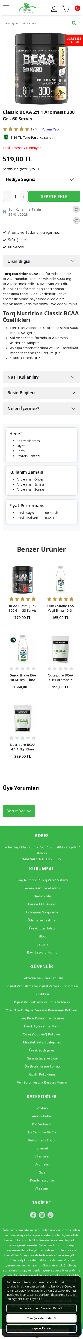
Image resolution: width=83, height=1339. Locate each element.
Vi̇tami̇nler (42, 1156)
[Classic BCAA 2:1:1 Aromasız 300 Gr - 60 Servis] (41, 68)
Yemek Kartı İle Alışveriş (42, 888)
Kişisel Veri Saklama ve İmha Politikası (42, 1002)
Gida (42, 1172)
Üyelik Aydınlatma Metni (42, 1026)
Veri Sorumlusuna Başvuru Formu (42, 1082)
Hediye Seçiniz (20, 179)
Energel (42, 1148)
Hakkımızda (42, 896)
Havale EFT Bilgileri (42, 904)
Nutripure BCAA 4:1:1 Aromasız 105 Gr (60, 680)
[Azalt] (7, 196)
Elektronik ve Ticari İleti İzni (42, 978)
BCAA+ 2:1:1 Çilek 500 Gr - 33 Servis (22, 608)
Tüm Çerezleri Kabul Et (41, 1318)
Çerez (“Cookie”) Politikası (42, 1034)
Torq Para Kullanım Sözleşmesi (42, 1018)
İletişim (42, 944)
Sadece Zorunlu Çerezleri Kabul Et (41, 1308)
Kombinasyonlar (42, 1180)
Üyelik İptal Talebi (42, 928)
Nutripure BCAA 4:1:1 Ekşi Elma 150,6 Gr (22, 749)
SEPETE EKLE (54, 196)
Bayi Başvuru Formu (42, 952)
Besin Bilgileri (21, 392)
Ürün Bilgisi (18, 261)
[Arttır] (24, 196)
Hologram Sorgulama (42, 912)
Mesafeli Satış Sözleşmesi (42, 1042)
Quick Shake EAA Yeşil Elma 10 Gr (60, 608)
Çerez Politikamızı (64, 1291)
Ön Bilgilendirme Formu (42, 1066)
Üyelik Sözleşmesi (42, 1050)
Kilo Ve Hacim (42, 1124)
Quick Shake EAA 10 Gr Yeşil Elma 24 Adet (22, 680)
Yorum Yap (50, 129)
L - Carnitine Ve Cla (42, 1132)
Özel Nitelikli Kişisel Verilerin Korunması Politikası (42, 1010)
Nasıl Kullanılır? (23, 377)
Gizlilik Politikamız (42, 1074)
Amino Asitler (42, 1116)
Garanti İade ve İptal (42, 1058)
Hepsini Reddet (42, 1328)
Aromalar (42, 1164)
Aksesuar (42, 1188)
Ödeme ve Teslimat (42, 920)
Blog (42, 936)
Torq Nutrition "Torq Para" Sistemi (42, 880)
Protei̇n (42, 1108)
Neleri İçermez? (23, 408)
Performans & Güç (42, 1140)
